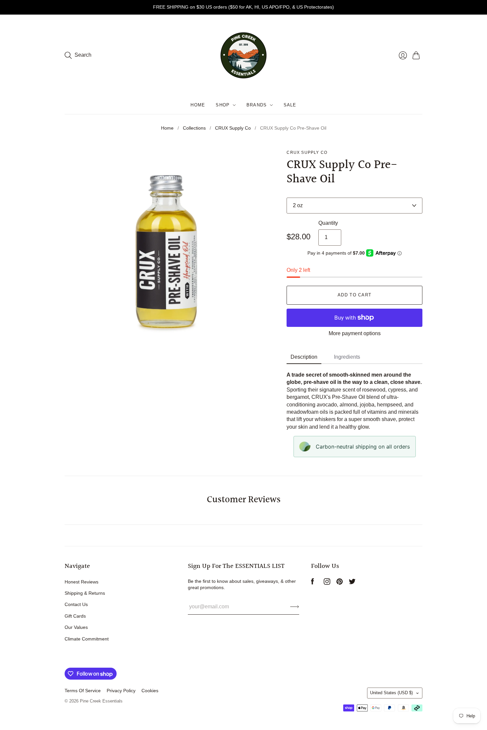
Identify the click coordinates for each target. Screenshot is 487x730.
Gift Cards (75, 616)
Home (197, 104)
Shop (223, 104)
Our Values (76, 627)
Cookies (149, 690)
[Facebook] (312, 583)
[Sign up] (294, 606)
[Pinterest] (339, 583)
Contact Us (76, 604)
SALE (290, 104)
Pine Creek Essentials (101, 701)
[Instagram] (327, 583)
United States (391, 692)
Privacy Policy (121, 690)
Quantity (328, 223)
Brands (256, 104)
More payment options (355, 333)
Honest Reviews (81, 581)
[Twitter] (352, 583)
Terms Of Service (83, 690)
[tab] (304, 357)
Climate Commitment (87, 638)
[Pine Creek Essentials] (243, 55)
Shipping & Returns (85, 593)
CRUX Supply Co (233, 128)
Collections (194, 128)
